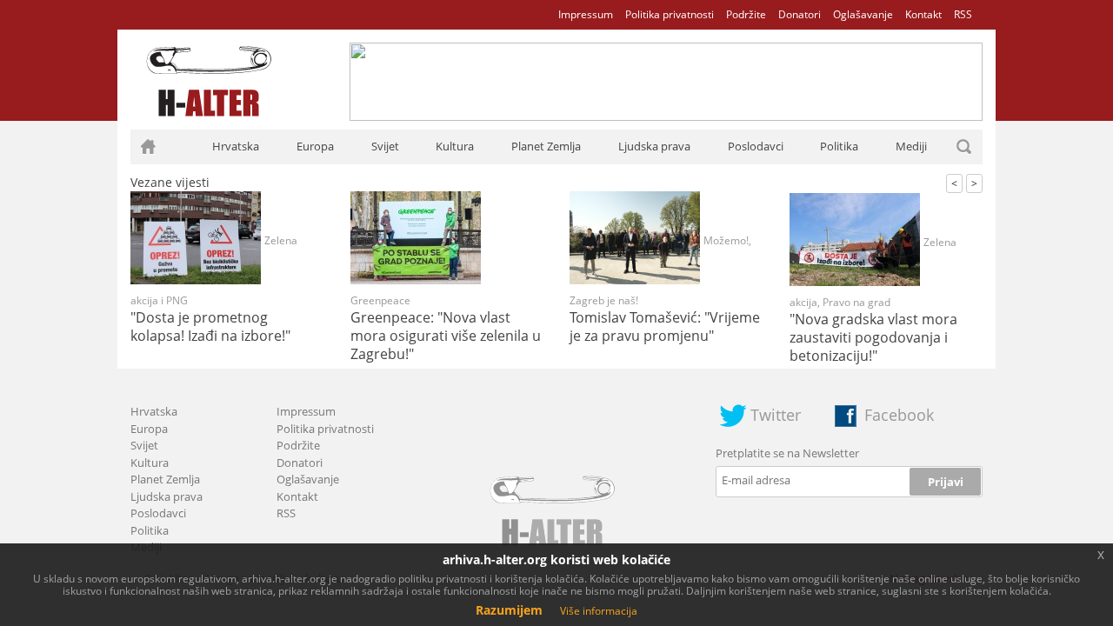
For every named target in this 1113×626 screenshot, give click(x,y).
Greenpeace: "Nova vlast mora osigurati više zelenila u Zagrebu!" (445, 335)
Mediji (911, 146)
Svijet (385, 146)
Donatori (799, 14)
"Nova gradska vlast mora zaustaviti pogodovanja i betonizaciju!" (873, 337)
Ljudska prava (654, 146)
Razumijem (509, 610)
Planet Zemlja (546, 146)
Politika (839, 146)
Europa (315, 146)
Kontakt (923, 14)
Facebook (899, 414)
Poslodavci (755, 146)
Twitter (775, 414)
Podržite (746, 14)
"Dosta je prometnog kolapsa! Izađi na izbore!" (210, 326)
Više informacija (598, 610)
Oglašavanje (863, 14)
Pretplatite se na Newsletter (787, 453)
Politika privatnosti (669, 14)
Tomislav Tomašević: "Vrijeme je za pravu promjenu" (665, 326)
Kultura (455, 146)
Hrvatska (235, 146)
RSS (963, 14)
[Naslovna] (147, 147)
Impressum (585, 14)
